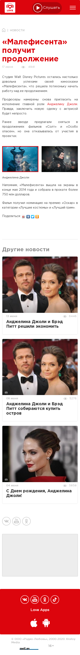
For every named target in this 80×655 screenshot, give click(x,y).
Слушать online (51, 7)
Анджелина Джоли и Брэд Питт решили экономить (34, 324)
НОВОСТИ (17, 30)
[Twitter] (33, 215)
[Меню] (73, 7)
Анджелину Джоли (62, 104)
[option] (22, 159)
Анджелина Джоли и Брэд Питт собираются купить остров (34, 408)
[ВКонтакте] (28, 215)
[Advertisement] (40, 555)
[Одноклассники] (37, 215)
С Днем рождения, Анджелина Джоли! (39, 493)
